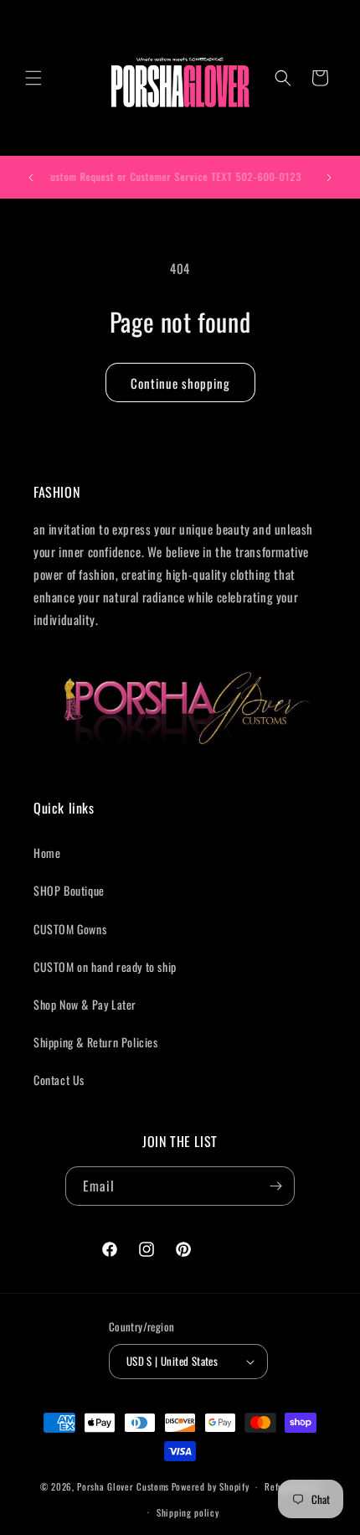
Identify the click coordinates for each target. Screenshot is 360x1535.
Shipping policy (188, 1512)
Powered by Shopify (210, 1486)
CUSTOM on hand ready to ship (105, 966)
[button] (33, 77)
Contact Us (59, 1079)
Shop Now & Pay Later (84, 1004)
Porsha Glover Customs (123, 1486)
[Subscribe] (275, 1186)
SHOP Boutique (69, 890)
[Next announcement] (329, 177)
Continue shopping (180, 383)
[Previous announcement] (31, 177)
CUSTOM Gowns (69, 929)
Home (46, 852)
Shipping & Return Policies (95, 1042)
